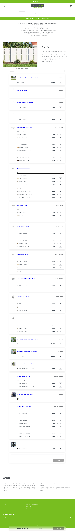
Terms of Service (29, 508)
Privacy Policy (29, 510)
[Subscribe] (22, 517)
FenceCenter (39, 525)
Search (4, 504)
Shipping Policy (29, 506)
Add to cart (58, 460)
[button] (4, 6)
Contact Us (5, 510)
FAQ (4, 508)
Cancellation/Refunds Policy (32, 504)
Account (4, 506)
